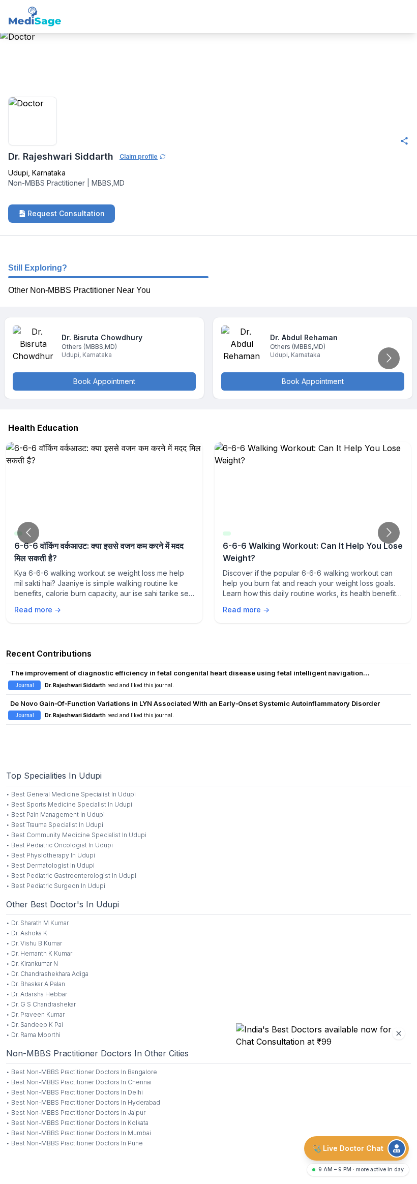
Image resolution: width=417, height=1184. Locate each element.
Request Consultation (66, 213)
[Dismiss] (399, 1033)
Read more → (37, 609)
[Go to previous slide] (28, 533)
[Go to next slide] (389, 358)
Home (11, 82)
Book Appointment (104, 381)
